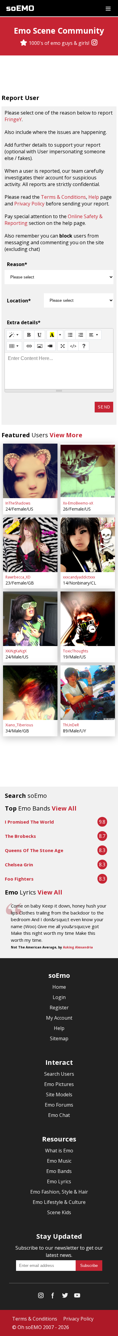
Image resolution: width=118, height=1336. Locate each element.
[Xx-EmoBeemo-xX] (88, 471)
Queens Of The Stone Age (34, 850)
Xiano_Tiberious (19, 725)
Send (104, 407)
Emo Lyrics (59, 1181)
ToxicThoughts (75, 651)
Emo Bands (59, 1171)
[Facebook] (53, 1297)
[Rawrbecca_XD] (30, 545)
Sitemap (59, 1038)
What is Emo (59, 1150)
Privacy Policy (29, 203)
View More (66, 435)
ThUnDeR (71, 725)
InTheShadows (17, 503)
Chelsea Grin (19, 864)
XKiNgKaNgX (16, 651)
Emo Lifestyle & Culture (59, 1202)
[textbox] (59, 371)
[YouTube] (77, 1297)
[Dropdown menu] (108, 8)
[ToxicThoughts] (88, 618)
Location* (19, 300)
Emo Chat (59, 1115)
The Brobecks (20, 836)
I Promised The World (29, 822)
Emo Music (59, 1161)
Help (93, 197)
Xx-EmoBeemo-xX (78, 503)
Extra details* (24, 322)
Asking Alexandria (78, 947)
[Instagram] (94, 43)
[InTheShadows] (30, 471)
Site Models (59, 1094)
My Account (59, 1017)
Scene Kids (59, 1212)
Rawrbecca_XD (18, 577)
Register (59, 1007)
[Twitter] (65, 1297)
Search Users (59, 1074)
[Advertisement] (59, 75)
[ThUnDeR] (88, 692)
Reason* (17, 264)
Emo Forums (59, 1104)
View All (64, 808)
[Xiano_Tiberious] (30, 692)
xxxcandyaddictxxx (79, 577)
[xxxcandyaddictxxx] (88, 545)
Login (59, 997)
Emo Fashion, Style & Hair (59, 1191)
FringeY (13, 119)
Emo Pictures (59, 1084)
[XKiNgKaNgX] (30, 618)
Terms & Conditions (63, 197)
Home (59, 987)
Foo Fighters (19, 879)
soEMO (20, 8)
